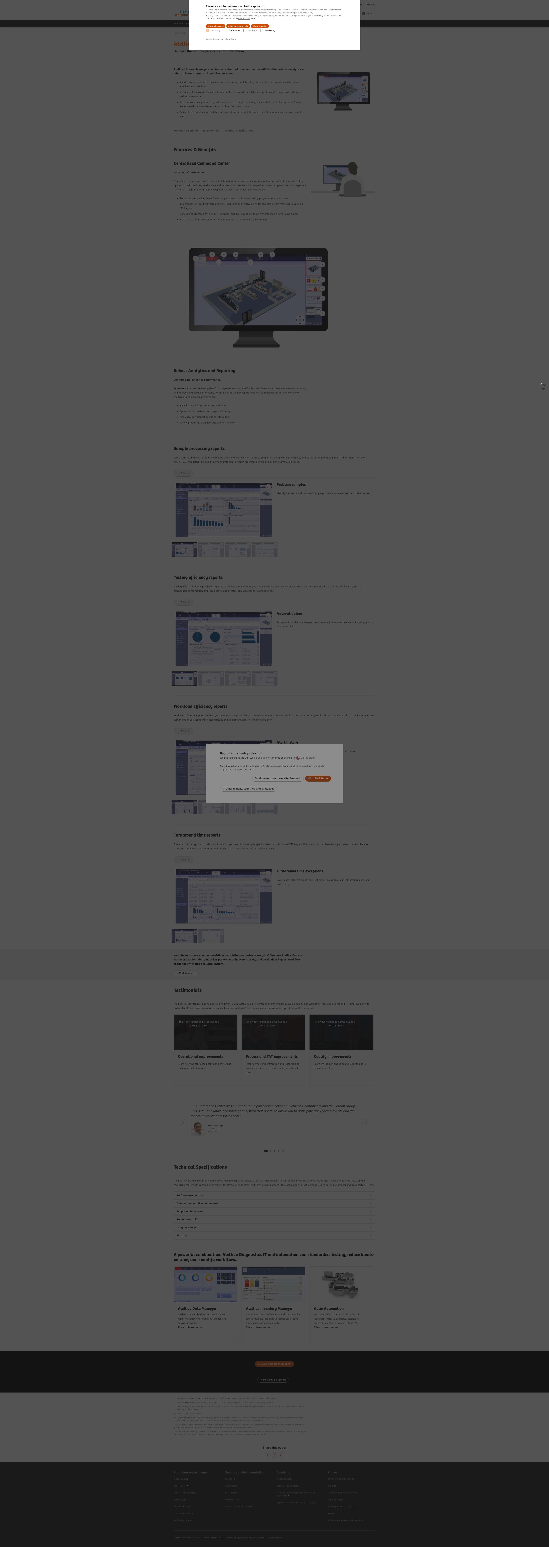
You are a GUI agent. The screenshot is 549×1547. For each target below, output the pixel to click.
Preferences (234, 30)
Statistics (252, 30)
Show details (230, 39)
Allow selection (260, 26)
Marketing (270, 30)
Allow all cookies (215, 26)
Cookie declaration (214, 39)
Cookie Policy (307, 12)
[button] (543, 385)
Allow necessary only (238, 26)
